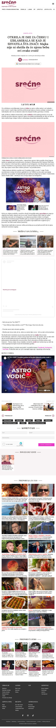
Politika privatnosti (46, 721)
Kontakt (39, 721)
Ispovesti (17, 690)
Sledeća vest (48, 415)
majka (37, 335)
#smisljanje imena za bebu (37, 423)
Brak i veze (17, 688)
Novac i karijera (44, 688)
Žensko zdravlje (6, 692)
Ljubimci (43, 692)
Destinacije (43, 690)
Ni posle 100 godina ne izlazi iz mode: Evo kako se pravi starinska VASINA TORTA (21, 672)
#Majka (38, 420)
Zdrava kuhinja (18, 706)
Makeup (4, 706)
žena (7, 160)
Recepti (18, 702)
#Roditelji (19, 420)
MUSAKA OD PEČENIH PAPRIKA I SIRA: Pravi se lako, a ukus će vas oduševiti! (48, 672)
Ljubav (30, 9)
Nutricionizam (5, 694)
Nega (3, 704)
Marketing (14, 721)
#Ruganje (48, 420)
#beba (23, 423)
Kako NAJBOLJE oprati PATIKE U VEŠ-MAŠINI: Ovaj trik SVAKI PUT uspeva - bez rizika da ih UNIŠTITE (34, 654)
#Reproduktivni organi (10, 423)
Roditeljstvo (28, 33)
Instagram (48, 347)
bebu (27, 108)
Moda (3, 708)
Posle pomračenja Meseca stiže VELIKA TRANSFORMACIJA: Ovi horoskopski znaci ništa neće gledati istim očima (21, 654)
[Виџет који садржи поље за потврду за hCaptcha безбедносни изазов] (13, 444)
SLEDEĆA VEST (50, 401)
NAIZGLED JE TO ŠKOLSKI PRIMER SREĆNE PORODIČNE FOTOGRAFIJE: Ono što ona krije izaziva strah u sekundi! (7, 467)
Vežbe (3, 695)
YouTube (5, 349)
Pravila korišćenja (21, 721)
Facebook (41, 347)
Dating (16, 692)
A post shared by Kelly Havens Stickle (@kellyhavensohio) (28, 314)
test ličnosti (31, 708)
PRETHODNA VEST (7, 401)
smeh (34, 342)
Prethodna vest (8, 415)
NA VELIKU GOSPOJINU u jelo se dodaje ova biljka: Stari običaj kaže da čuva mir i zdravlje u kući (7, 654)
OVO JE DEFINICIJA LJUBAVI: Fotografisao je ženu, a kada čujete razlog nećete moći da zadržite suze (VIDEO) (10, 252)
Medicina (4, 688)
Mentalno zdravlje (6, 690)
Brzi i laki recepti (19, 704)
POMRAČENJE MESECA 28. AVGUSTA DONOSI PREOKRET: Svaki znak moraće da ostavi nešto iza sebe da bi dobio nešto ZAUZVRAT (7, 673)
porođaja (43, 213)
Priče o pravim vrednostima (10, 9)
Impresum (8, 721)
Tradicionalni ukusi (48, 668)
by (25, 59)
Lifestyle (40, 9)
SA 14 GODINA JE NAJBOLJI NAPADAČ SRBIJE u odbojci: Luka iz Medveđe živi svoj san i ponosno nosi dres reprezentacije (35, 674)
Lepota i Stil (48, 9)
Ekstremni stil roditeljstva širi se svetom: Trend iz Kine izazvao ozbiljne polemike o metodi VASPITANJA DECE (36, 406)
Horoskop (18, 650)
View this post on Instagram (9, 289)
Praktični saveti (33, 650)
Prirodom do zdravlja (46, 651)
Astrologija (33, 702)
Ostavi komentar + (46, 444)
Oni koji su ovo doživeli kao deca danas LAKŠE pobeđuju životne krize (18, 406)
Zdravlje (23, 9)
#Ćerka (29, 420)
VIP (34, 9)
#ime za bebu (7, 420)
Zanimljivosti (6, 650)
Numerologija (31, 706)
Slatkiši (18, 668)
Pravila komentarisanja (31, 721)
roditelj (29, 114)
